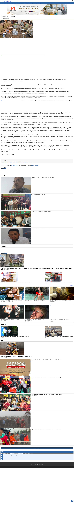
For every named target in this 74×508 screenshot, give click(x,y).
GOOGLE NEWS (14, 165)
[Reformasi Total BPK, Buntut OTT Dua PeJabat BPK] (16, 236)
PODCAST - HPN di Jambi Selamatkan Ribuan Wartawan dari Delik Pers (13, 457)
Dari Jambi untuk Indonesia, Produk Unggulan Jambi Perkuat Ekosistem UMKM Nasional (46, 394)
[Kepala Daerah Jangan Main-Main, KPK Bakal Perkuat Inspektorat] (16, 185)
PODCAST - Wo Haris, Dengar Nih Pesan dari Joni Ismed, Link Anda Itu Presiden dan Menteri (16, 459)
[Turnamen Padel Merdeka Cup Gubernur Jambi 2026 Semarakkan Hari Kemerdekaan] (22, 331)
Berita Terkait (4, 252)
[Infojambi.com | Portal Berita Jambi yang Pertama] (7, 1)
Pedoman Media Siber (36, 464)
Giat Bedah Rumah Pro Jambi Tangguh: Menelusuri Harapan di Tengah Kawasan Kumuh (17, 453)
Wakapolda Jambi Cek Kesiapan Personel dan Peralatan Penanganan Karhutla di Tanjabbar (47, 377)
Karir (31, 464)
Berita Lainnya (37, 447)
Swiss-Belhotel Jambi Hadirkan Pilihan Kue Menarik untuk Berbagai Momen (16, 356)
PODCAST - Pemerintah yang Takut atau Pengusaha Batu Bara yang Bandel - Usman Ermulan (16, 455)
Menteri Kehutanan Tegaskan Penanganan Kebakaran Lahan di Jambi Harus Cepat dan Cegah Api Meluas (49, 411)
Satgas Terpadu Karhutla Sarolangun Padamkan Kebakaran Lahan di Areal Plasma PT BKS (46, 429)
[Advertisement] (30, 46)
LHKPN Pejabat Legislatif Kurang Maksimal (38, 194)
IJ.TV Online (3, 451)
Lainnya (72, 451)
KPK (2, 170)
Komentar (3, 246)
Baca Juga (3, 175)
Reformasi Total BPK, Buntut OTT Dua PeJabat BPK (40, 228)
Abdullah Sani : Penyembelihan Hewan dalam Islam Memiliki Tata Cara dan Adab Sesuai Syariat (16, 282)
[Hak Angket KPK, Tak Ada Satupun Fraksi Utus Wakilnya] (16, 219)
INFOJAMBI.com (35, 165)
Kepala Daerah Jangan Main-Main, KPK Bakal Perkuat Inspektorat (17, 162)
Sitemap (42, 464)
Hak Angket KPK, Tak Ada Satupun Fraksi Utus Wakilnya (41, 211)
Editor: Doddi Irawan (4, 17)
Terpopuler (3, 324)
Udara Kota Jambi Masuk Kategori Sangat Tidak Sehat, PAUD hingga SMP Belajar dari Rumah (47, 359)
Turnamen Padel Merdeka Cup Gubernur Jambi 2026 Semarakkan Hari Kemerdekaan (15, 336)
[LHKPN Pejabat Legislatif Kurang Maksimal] (16, 202)
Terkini (2, 340)
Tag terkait (3, 167)
